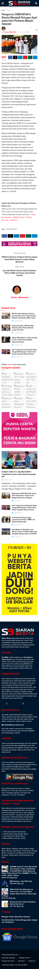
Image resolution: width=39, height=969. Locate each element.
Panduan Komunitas (8, 961)
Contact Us (32, 961)
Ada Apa (9, 851)
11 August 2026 (7, 480)
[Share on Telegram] (35, 57)
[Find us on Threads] (23, 703)
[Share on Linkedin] (20, 57)
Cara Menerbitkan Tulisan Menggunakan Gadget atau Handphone (19, 921)
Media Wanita (6, 848)
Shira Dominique (25, 855)
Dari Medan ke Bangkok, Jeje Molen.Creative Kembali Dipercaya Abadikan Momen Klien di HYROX (24, 531)
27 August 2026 (17, 321)
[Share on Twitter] (15, 57)
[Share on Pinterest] (25, 57)
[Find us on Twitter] (7, 703)
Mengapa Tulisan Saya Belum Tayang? (16, 917)
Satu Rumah (17, 851)
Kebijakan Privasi (19, 217)
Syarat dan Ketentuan (8, 958)
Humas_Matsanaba (10, 32)
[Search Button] (36, 3)
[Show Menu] (3, 3)
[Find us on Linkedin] (15, 703)
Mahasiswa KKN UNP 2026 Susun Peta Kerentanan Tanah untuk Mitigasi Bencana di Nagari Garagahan (24, 495)
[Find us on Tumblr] (19, 703)
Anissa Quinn (13, 855)
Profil (8, 10)
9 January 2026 (24, 32)
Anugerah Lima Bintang (15, 853)
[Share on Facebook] (10, 57)
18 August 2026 (17, 536)
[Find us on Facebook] (3, 703)
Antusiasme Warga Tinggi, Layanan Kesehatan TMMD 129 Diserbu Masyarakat (23, 519)
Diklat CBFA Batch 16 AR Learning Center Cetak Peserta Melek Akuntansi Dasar (24, 340)
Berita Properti (24, 848)
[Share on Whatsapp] (30, 57)
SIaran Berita (10, 965)
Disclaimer (13, 220)
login (9, 364)
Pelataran (15, 848)
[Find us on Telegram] (27, 703)
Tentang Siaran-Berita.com (10, 955)
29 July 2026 (16, 500)
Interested (20, 795)
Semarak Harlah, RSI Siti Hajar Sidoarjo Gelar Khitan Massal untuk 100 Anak (23, 328)
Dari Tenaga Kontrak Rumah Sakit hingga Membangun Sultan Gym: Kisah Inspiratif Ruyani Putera (24, 352)
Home (3, 10)
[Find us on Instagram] (11, 703)
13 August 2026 (17, 524)
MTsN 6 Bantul (12, 229)
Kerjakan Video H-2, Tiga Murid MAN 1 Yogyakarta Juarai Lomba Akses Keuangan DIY (19, 474)
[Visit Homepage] (19, 3)
